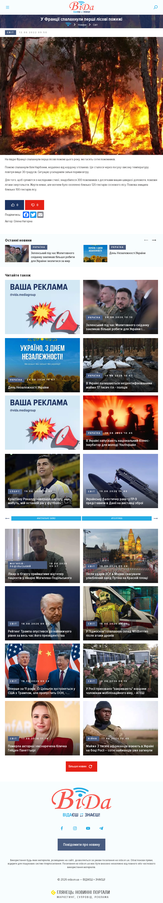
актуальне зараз (46, 518)
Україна (39, 247)
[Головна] (68, 25)
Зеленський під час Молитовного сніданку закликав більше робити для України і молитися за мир (53, 257)
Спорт (15, 491)
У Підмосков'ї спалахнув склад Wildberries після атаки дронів (117, 633)
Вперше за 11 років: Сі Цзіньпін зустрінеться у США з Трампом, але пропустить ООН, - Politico (41, 691)
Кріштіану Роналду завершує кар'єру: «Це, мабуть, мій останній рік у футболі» (39, 501)
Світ (10, 32)
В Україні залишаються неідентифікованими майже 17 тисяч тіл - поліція (119, 385)
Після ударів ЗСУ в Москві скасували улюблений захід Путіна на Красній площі (117, 576)
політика (117, 518)
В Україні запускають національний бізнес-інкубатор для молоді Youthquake (118, 443)
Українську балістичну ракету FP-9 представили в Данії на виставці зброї (114, 501)
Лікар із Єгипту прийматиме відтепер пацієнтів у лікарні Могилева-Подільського (40, 576)
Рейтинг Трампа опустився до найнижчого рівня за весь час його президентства (39, 633)
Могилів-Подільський (20, 565)
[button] (154, 240)
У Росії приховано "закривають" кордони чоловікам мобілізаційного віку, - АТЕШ (116, 691)
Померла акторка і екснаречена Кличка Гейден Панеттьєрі (37, 748)
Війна (92, 738)
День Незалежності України (127, 253)
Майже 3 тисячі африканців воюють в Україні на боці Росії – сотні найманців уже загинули (120, 748)
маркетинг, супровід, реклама (83, 897)
